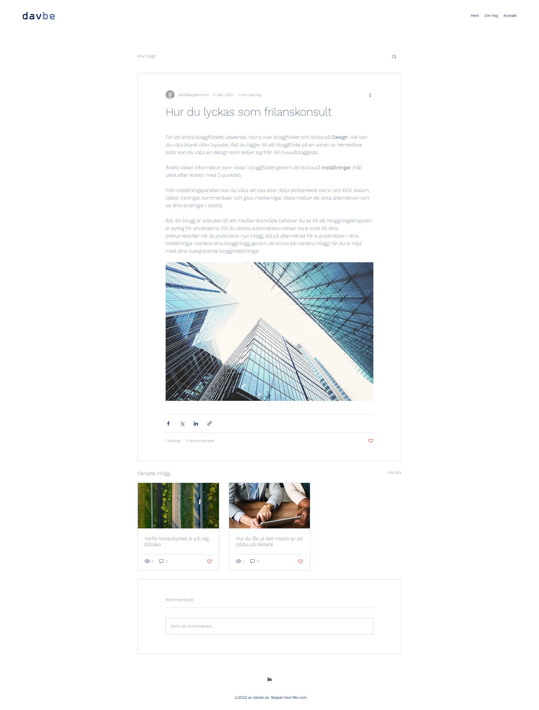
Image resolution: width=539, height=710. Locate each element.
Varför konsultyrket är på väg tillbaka (177, 541)
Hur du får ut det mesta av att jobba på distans (269, 541)
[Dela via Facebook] (168, 423)
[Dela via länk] (209, 423)
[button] (394, 56)
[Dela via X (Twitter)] (182, 423)
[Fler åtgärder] (370, 94)
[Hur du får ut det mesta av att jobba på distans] (269, 505)
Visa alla (394, 472)
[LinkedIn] (269, 679)
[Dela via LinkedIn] (195, 423)
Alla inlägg (146, 56)
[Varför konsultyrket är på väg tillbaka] (178, 505)
